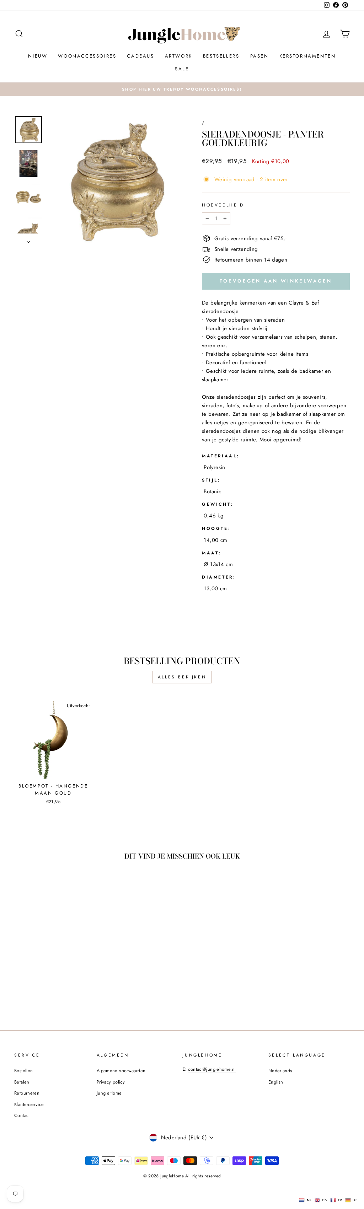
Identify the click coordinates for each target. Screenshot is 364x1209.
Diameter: (219, 577)
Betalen (22, 1082)
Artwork (178, 56)
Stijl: (211, 480)
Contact (22, 1115)
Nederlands (280, 1070)
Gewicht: (218, 504)
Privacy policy (111, 1082)
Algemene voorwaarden (121, 1070)
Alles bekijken (182, 677)
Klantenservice (29, 1104)
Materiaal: (221, 456)
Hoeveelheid (223, 205)
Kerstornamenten (307, 56)
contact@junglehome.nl (212, 1069)
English (275, 1082)
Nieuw (37, 56)
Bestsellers (221, 56)
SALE (182, 68)
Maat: (211, 553)
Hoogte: (216, 528)
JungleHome (109, 1093)
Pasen (259, 56)
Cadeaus (140, 56)
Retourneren (26, 1093)
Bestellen (23, 1070)
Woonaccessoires (87, 56)
